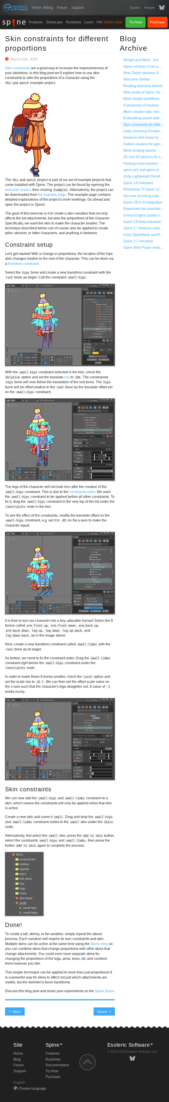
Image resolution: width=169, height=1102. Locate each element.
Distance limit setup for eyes (145, 137)
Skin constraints (17, 68)
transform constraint (23, 263)
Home (36, 7)
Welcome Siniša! (136, 79)
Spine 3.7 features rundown (144, 228)
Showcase (54, 22)
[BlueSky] (160, 7)
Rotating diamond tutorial (142, 86)
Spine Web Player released (144, 247)
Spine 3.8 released (138, 183)
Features (36, 22)
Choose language (32, 1088)
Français (149, 7)
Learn (88, 22)
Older (16, 1012)
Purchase (157, 22)
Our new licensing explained (145, 196)
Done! (13, 924)
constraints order (82, 492)
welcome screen (18, 190)
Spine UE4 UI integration (142, 202)
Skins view (98, 944)
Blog (17, 1059)
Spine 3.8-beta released (142, 222)
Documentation (57, 1065)
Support (77, 7)
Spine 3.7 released (138, 241)
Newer (102, 1012)
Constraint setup (29, 244)
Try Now (135, 22)
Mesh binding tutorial (139, 150)
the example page (52, 194)
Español (135, 7)
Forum (62, 7)
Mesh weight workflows (141, 99)
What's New (113, 22)
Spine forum (104, 991)
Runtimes (73, 22)
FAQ (100, 22)
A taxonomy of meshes (140, 105)
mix (67, 377)
